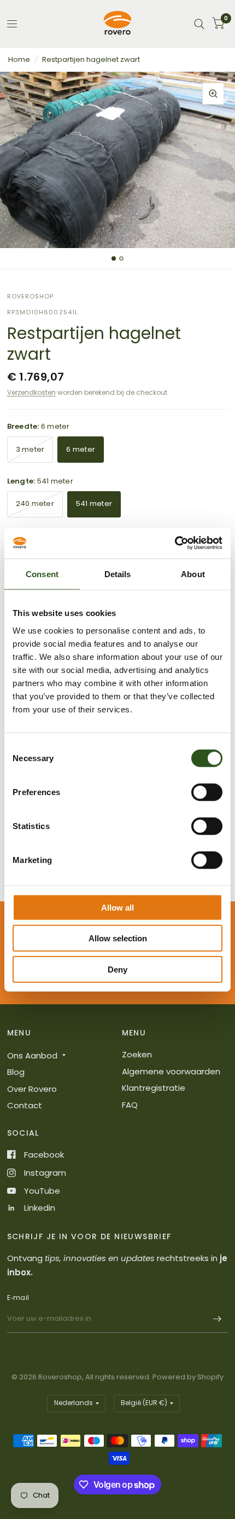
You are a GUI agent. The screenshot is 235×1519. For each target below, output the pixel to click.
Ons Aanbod (32, 1055)
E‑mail (18, 1297)
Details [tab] (117, 573)
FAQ (130, 1105)
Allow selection (118, 938)
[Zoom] (213, 94)
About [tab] (193, 573)
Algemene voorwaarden (171, 1071)
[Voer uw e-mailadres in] (217, 1318)
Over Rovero (32, 1089)
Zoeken (137, 1054)
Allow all (117, 907)
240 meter (35, 503)
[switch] (206, 792)
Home (19, 59)
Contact (24, 1105)
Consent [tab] (42, 573)
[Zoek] (199, 24)
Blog (16, 1072)
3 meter (30, 449)
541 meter (94, 503)
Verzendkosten (31, 392)
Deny (117, 969)
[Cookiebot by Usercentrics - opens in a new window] (174, 543)
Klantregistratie (153, 1088)
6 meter (80, 449)
